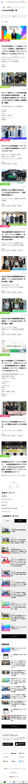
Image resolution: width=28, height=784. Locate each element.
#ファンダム (5, 502)
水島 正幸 (4, 66)
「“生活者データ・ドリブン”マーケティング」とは (14, 768)
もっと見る (13, 636)
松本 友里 (4, 395)
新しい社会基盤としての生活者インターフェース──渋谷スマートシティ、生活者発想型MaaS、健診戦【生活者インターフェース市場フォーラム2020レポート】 (14, 365)
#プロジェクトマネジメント (8, 198)
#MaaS (17, 61)
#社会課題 (4, 200)
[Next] (18, 487)
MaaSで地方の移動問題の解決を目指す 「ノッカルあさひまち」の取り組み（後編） (13, 279)
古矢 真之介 (19, 250)
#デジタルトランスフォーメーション (10, 59)
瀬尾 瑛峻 (14, 250)
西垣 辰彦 (15, 163)
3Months (20, 520)
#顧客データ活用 (16, 154)
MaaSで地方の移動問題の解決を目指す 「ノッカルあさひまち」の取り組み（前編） (13, 321)
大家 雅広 (8, 391)
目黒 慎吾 (4, 119)
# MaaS (9, 7)
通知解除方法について (14, 776)
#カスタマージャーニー (7, 154)
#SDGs (24, 198)
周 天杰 (8, 435)
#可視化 (3, 374)
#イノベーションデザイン (7, 327)
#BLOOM (4, 505)
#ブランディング (21, 57)
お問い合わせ (14, 772)
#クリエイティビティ (7, 499)
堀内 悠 (8, 205)
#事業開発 (4, 496)
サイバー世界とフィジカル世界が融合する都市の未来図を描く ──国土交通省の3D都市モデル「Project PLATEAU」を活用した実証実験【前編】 (14, 98)
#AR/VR (15, 57)
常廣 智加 (14, 205)
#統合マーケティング (6, 156)
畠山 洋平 (4, 205)
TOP (4, 7)
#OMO (13, 156)
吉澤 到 (3, 391)
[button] (25, 2)
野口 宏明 (4, 163)
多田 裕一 (9, 163)
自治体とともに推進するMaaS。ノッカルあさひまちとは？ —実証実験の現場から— (13, 192)
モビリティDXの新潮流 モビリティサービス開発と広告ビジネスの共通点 (14, 424)
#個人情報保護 (13, 374)
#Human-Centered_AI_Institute (9, 508)
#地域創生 (17, 198)
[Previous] (10, 487)
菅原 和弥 (19, 205)
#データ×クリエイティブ (7, 57)
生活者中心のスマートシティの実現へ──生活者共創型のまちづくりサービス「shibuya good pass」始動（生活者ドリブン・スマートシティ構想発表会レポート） (14, 467)
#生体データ (8, 376)
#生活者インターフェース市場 (8, 61)
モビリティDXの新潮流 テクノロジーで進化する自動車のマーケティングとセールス (14, 148)
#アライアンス (20, 374)
